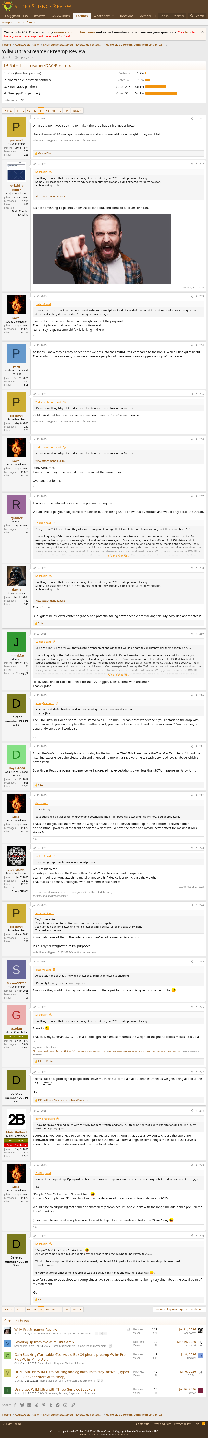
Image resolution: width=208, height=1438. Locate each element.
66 (53, 110)
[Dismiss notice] (202, 32)
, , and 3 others (63, 1100)
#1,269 (200, 633)
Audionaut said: (44, 913)
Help (196, 1424)
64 (41, 110)
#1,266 (200, 439)
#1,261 (200, 118)
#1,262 (200, 164)
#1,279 (200, 1165)
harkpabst (190, 1345)
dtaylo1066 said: (45, 1119)
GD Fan (192, 1375)
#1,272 (200, 795)
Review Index (60, 16)
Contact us (142, 1424)
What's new (102, 16)
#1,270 (200, 695)
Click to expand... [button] (118, 556)
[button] (113, 16)
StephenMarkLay (24, 1346)
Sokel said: (41, 172)
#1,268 (200, 568)
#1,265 (200, 394)
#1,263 (200, 296)
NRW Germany (20, 891)
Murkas (18, 1380)
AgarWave (190, 1333)
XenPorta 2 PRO (88, 1434)
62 (28, 110)
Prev (9, 110)
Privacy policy (182, 1424)
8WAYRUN (123, 1434)
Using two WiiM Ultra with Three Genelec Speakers (54, 1389)
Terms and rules (161, 1424)
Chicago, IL (22, 673)
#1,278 (200, 1110)
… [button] (23, 110)
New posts (8, 22)
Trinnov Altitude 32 (65, 1051)
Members (146, 16)
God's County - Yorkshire (20, 212)
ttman (17, 1393)
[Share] (191, 118)
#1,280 (200, 1236)
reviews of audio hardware (75, 32)
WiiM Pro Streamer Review (35, 1329)
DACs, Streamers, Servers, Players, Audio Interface (66, 1393)
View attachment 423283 (50, 196)
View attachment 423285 (50, 461)
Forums (82, 16)
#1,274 (200, 905)
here (188, 32)
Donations (126, 16)
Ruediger (191, 1358)
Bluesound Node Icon (43, 1051)
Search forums (27, 22)
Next (76, 110)
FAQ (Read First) (16, 16)
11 (105, 1333)
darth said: (41, 803)
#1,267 (200, 496)
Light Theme (13, 1424)
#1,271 (200, 746)
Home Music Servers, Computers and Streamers (65, 1333)
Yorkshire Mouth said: (48, 402)
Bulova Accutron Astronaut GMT (167, 1051)
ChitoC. (18, 1363)
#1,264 (200, 345)
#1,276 (200, 1007)
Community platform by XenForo (82, 1431)
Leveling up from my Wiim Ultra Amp (44, 1342)
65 (47, 110)
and (45, 1061)
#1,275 (200, 961)
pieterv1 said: (43, 304)
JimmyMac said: (44, 703)
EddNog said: (43, 523)
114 (66, 110)
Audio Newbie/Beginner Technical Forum (61, 1363)
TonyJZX (191, 1392)
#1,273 (200, 848)
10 (100, 1333)
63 (35, 110)
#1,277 (200, 1072)
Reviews (39, 16)
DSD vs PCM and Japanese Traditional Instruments (129, 1051)
